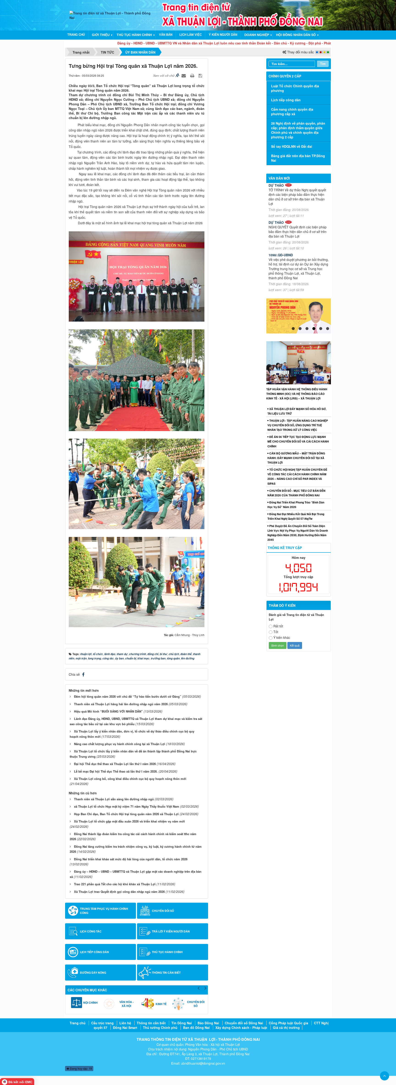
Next (205, 987)
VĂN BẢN (165, 34)
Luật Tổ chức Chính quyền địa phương (295, 88)
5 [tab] (320, 328)
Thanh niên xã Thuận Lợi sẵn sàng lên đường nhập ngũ (114, 799)
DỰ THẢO (276, 185)
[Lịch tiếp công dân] (73, 952)
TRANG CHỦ (76, 34)
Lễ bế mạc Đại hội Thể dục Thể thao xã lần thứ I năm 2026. (116, 771)
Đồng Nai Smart (125, 1027)
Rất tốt (278, 626)
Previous (198, 987)
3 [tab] (307, 328)
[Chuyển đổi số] (145, 911)
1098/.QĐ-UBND (281, 255)
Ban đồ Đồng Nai (196, 1027)
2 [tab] (300, 328)
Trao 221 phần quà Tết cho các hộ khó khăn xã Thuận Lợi (115, 884)
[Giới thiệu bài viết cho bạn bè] (184, 75)
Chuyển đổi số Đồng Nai (244, 1023)
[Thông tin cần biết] (145, 972)
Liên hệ (125, 1023)
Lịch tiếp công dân (94, 952)
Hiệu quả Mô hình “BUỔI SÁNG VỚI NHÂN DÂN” (108, 711)
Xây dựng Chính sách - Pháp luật (241, 1027)
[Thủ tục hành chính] (145, 952)
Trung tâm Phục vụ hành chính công (104, 911)
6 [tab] (327, 328)
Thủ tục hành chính (167, 952)
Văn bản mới (279, 178)
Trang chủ (77, 1023)
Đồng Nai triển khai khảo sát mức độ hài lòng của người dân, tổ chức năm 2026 (130, 859)
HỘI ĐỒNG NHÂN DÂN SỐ (296, 35)
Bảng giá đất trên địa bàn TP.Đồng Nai (298, 158)
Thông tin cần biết (166, 972)
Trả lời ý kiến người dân (171, 931)
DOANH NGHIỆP (256, 35)
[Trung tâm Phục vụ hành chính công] (73, 911)
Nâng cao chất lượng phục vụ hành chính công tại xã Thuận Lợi (119, 744)
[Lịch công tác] (73, 931)
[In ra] (192, 75)
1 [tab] (293, 328)
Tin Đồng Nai (181, 1023)
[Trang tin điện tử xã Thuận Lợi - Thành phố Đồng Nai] (112, 14)
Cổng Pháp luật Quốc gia (288, 1023)
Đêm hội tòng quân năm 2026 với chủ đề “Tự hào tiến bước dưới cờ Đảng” (127, 696)
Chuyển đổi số (163, 911)
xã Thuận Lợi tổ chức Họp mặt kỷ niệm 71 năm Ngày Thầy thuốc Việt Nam (126, 806)
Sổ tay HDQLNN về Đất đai (291, 146)
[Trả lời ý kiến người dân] (145, 931)
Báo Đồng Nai (208, 1023)
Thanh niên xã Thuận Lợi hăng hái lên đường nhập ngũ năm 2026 (121, 704)
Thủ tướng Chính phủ (160, 1027)
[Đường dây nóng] (73, 972)
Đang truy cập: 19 (80, 1068)
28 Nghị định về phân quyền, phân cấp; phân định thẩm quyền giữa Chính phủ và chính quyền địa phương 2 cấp (298, 130)
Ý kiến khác (281, 637)
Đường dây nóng (93, 972)
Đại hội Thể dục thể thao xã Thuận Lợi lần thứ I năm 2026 (115, 764)
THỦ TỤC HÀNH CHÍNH (134, 35)
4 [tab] (313, 328)
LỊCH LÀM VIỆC (190, 34)
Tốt (275, 631)
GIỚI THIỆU (101, 35)
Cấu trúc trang (102, 1023)
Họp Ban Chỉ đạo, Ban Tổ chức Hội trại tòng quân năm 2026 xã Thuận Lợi (126, 814)
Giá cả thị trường (286, 1027)
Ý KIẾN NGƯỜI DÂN (223, 34)
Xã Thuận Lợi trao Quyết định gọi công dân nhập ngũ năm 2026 (119, 891)
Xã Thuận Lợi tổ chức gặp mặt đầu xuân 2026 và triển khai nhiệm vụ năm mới (129, 821)
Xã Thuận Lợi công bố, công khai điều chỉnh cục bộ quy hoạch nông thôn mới (130, 778)
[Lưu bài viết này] (200, 75)
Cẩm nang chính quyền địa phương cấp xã (292, 111)
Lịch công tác (91, 931)
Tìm (323, 63)
